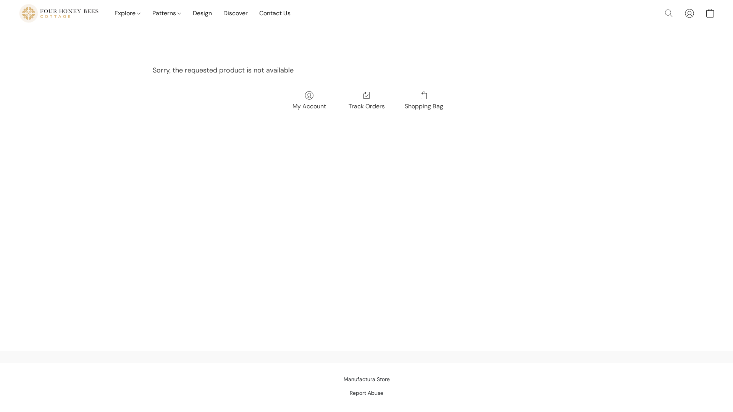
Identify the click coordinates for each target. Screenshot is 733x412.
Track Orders (367, 106)
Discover (235, 13)
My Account (309, 106)
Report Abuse (366, 392)
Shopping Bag (424, 106)
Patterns (165, 13)
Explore (126, 13)
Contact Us (275, 13)
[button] (58, 13)
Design (202, 13)
